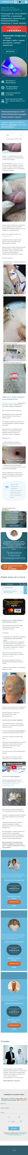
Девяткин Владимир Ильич (14, 1003)
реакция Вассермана (7, 656)
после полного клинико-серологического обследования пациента (12, 783)
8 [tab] (20, 30)
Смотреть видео (14, 525)
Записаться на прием (14, 902)
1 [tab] (7, 30)
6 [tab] (16, 30)
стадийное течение (17, 163)
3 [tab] (11, 30)
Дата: (9, 1117)
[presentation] (9, 1041)
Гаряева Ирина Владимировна (14, 880)
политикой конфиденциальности (17, 1134)
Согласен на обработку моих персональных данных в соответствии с (15, 1133)
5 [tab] (15, 30)
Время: (9, 1121)
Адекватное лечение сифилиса (10, 403)
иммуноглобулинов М (9, 648)
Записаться (10, 51)
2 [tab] (9, 30)
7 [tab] (18, 30)
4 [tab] (13, 30)
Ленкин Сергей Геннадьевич (14, 942)
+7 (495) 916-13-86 (7, 1)
